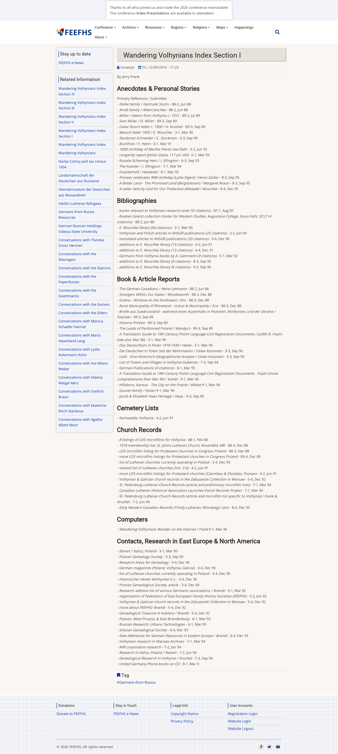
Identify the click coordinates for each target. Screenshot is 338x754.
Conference (104, 27)
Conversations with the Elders (82, 312)
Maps (221, 27)
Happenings (244, 27)
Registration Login (243, 713)
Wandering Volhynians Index (82, 144)
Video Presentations (152, 13)
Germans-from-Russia (137, 682)
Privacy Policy (182, 721)
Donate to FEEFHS (71, 713)
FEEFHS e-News (71, 62)
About (100, 37)
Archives (129, 27)
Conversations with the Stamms (84, 268)
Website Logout (241, 728)
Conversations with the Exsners (84, 304)
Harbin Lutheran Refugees (79, 203)
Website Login (239, 721)
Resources (153, 27)
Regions (177, 27)
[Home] (74, 31)
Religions (200, 27)
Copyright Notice (184, 713)
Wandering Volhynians (77, 153)
